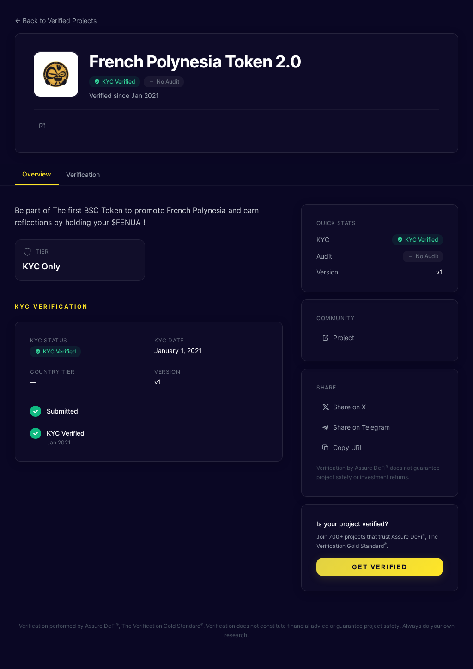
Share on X (349, 407)
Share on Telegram (361, 427)
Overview (36, 174)
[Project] (42, 125)
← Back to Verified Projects (56, 20)
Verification (83, 174)
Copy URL (348, 447)
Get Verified (379, 567)
